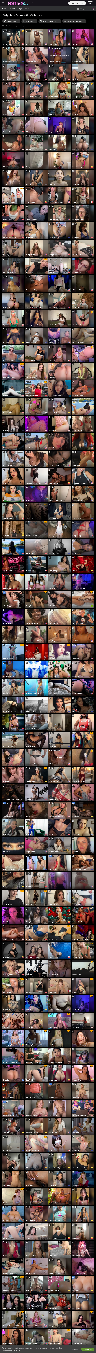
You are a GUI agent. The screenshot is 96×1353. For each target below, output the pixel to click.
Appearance (11, 21)
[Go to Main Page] (18, 3)
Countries (29, 21)
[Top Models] (33, 3)
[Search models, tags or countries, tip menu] (92, 8)
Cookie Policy (16, 1350)
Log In (90, 3)
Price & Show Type (50, 21)
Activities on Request (74, 21)
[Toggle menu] (3, 3)
